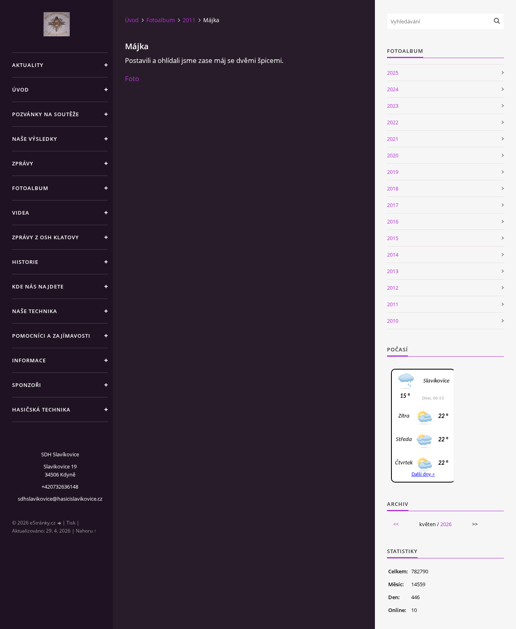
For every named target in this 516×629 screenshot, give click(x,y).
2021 (392, 138)
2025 (392, 72)
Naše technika (34, 311)
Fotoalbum (30, 188)
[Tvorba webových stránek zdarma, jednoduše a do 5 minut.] (59, 523)
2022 (392, 122)
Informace (29, 360)
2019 (392, 172)
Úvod (20, 89)
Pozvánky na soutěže (45, 114)
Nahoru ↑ (86, 530)
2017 (392, 205)
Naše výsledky (34, 138)
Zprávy (22, 163)
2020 (392, 155)
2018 (392, 188)
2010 (392, 320)
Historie (25, 261)
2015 (392, 238)
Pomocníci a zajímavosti (51, 335)
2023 (392, 105)
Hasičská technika (41, 409)
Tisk (71, 522)
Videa (20, 212)
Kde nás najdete (38, 286)
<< (396, 524)
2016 (392, 221)
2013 (392, 271)
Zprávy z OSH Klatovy (45, 237)
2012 (392, 287)
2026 (446, 524)
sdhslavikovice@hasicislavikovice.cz (60, 498)
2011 (189, 20)
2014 (392, 254)
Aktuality (28, 65)
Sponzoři (26, 385)
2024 (392, 89)
